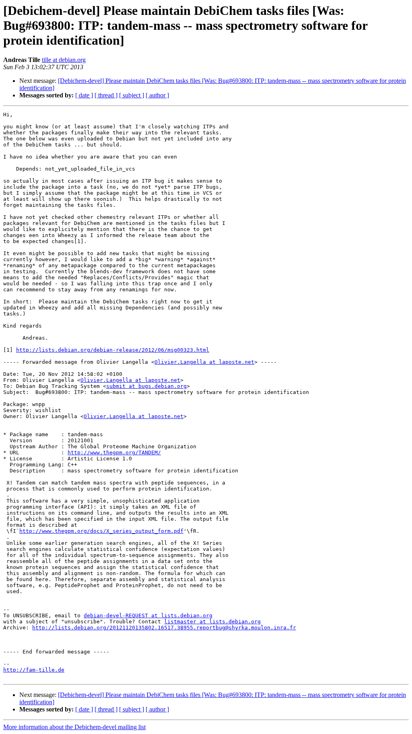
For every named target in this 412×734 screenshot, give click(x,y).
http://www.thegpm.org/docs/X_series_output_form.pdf (101, 531)
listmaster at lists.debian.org (212, 622)
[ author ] (157, 95)
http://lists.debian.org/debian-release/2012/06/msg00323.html (112, 350)
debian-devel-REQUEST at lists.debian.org (148, 615)
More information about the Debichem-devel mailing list (74, 727)
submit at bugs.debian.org (146, 386)
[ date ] (84, 95)
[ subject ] (131, 95)
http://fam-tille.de (33, 670)
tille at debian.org (64, 59)
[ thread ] (106, 95)
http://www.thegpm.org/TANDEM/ (114, 452)
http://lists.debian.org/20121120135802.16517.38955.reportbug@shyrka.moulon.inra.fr (164, 628)
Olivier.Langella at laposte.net (204, 362)
